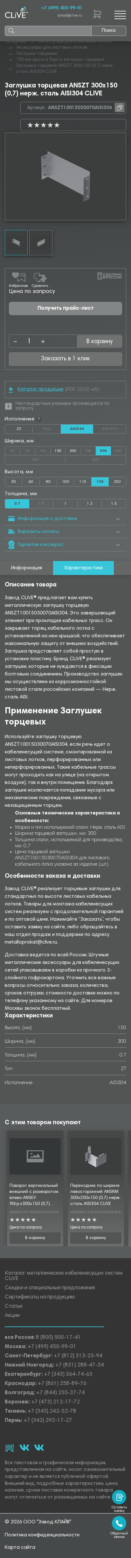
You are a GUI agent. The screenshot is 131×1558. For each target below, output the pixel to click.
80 (30, 450)
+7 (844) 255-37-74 (60, 1393)
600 (109, 458)
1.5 (114, 504)
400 (120, 450)
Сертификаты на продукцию (40, 1297)
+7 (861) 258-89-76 (62, 1384)
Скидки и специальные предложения (50, 1288)
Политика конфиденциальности (42, 1535)
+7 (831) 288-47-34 (79, 1365)
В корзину (35, 1238)
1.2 (90, 504)
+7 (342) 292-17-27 (48, 1420)
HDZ (51, 429)
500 (49, 458)
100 (45, 450)
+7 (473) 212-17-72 (55, 1402)
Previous (10, 176)
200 (73, 451)
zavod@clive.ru (69, 15)
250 (90, 450)
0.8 (45, 502)
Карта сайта (20, 1547)
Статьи (13, 1306)
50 (15, 450)
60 (31, 482)
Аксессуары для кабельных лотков (75, 41)
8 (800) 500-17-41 (58, 1337)
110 (82, 482)
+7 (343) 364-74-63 (68, 1374)
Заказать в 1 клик (65, 359)
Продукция (16, 41)
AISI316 (114, 429)
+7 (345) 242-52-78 (52, 1411)
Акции (12, 1316)
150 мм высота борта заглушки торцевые (60, 60)
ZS (25, 430)
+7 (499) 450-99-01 (61, 8)
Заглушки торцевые (36, 54)
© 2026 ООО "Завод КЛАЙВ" (38, 1522)
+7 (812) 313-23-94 (78, 1356)
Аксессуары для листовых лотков (51, 47)
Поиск (109, 30)
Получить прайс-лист (66, 308)
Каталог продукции (40, 389)
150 (57, 451)
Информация (26, 568)
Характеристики (83, 568)
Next (121, 176)
